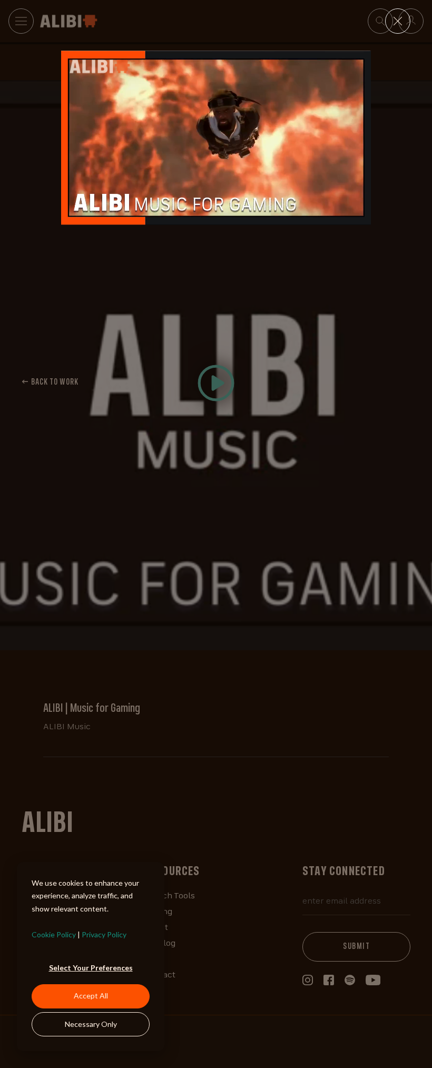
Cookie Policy (54, 934)
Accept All (91, 995)
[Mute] (321, 216)
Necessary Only (91, 1024)
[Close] (397, 21)
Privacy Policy (104, 934)
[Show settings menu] (341, 216)
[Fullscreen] (361, 216)
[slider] (206, 216)
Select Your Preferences (91, 967)
